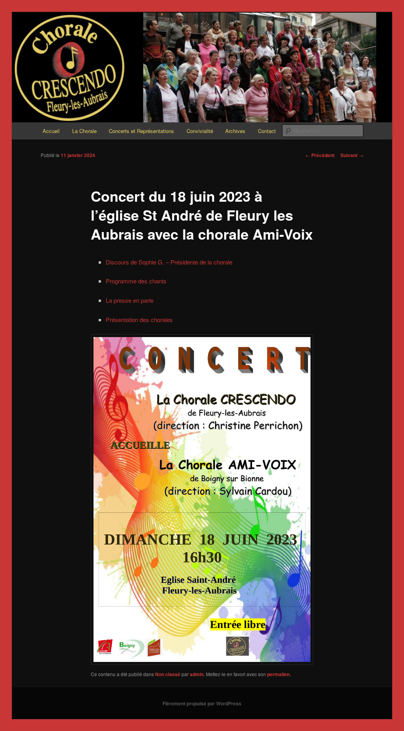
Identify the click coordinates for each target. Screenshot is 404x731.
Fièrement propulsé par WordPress (202, 703)
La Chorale (84, 131)
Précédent (320, 155)
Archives (235, 131)
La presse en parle (129, 300)
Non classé (167, 674)
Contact (267, 131)
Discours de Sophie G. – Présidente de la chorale (169, 262)
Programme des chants (136, 281)
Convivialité (200, 131)
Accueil (51, 131)
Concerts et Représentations (141, 131)
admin (197, 674)
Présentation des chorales (139, 319)
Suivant (351, 155)
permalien (278, 674)
